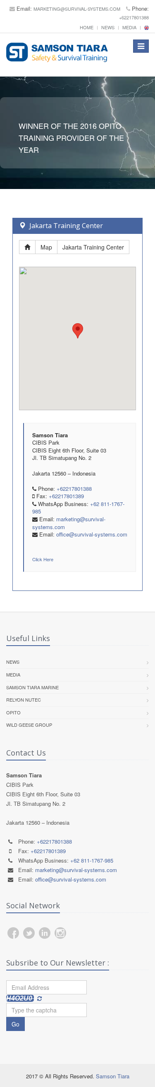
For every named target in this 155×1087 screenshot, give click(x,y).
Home (86, 27)
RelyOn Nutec (23, 699)
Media (129, 27)
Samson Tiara (112, 1076)
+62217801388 (134, 17)
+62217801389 (66, 496)
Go (15, 1024)
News (107, 27)
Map (46, 247)
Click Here (42, 559)
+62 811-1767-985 (91, 860)
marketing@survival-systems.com (76, 8)
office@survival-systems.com (91, 534)
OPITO (13, 712)
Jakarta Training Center (93, 247)
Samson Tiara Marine (32, 687)
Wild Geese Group (29, 724)
